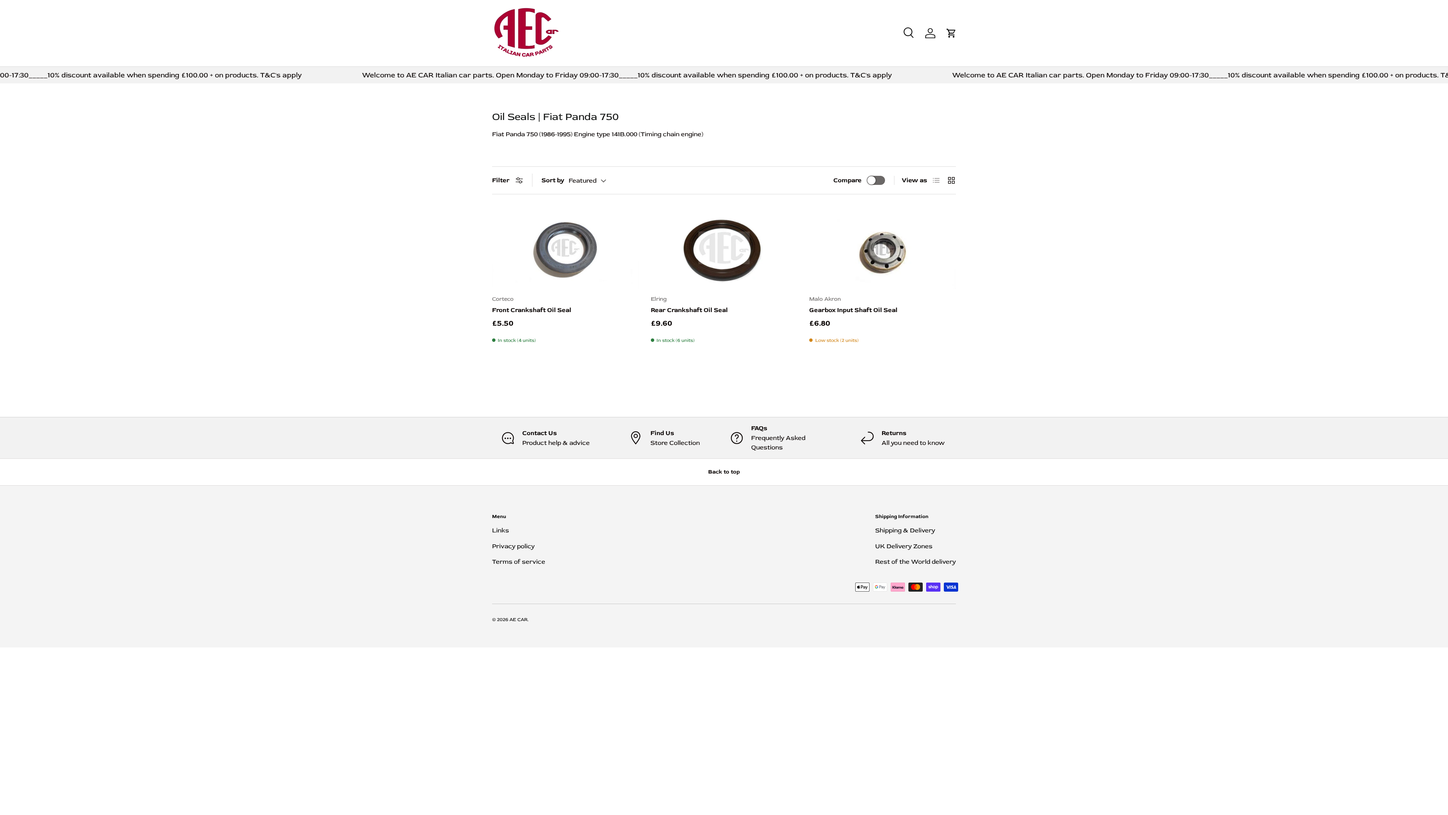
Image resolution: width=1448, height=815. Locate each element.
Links (500, 530)
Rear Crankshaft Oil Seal (689, 310)
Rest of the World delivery (915, 562)
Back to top (724, 471)
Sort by (552, 180)
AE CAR (518, 620)
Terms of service (518, 562)
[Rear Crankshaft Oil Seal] (724, 247)
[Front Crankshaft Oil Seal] (565, 247)
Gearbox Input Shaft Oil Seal (853, 310)
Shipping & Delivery (905, 530)
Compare (847, 180)
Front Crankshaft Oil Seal (531, 310)
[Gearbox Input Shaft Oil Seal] (882, 247)
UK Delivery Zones (904, 546)
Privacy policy (513, 546)
